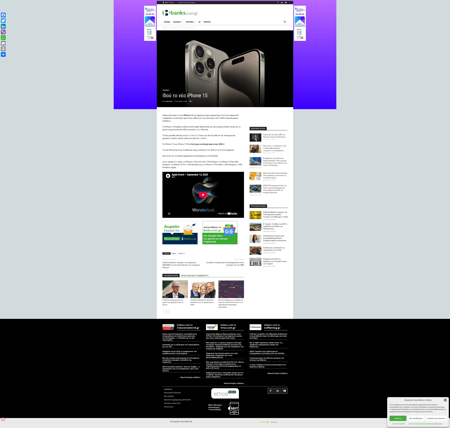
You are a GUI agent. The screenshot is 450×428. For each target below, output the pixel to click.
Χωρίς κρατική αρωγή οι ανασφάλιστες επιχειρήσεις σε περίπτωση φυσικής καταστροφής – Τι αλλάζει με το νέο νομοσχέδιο (179, 337)
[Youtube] (286, 2)
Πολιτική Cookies (399, 423)
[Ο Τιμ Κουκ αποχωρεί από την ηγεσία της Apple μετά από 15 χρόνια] (175, 289)
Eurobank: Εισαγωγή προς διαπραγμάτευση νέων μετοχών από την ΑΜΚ (225, 263)
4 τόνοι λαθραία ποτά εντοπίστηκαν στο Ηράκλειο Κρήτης (268, 366)
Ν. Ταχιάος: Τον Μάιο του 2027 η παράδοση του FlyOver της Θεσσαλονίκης (275, 226)
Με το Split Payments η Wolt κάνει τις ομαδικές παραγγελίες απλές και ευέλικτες (266, 345)
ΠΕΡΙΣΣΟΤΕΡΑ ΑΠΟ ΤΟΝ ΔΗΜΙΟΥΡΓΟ (194, 276)
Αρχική (164, 28)
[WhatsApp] (3, 37)
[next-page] (167, 311)
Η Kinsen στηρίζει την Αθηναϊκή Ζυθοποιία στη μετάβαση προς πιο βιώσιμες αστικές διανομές (268, 336)
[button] (445, 400)
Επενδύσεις (194, 297)
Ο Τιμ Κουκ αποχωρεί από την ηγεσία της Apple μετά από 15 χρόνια (172, 302)
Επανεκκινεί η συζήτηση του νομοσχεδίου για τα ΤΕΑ (180, 346)
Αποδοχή (398, 418)
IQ (199, 22)
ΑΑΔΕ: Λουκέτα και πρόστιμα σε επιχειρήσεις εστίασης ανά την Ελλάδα (267, 352)
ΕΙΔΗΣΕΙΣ (177, 22)
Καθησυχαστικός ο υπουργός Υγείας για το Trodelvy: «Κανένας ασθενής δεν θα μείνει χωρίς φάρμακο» (224, 375)
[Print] (3, 49)
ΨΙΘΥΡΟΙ (207, 22)
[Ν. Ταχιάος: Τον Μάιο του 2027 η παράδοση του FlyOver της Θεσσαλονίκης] (255, 227)
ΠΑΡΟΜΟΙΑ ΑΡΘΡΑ (171, 276)
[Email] (3, 43)
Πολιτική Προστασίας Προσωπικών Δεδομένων (425, 423)
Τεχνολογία (173, 28)
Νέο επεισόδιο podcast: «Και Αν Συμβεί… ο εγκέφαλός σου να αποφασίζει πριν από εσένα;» (181, 369)
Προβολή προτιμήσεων (436, 418)
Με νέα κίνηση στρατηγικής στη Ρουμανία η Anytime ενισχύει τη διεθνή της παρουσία (180, 360)
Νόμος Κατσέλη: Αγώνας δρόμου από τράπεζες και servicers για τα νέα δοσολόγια (275, 175)
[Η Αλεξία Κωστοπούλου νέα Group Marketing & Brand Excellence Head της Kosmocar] (255, 239)
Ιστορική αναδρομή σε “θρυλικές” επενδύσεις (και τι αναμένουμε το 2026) (202, 302)
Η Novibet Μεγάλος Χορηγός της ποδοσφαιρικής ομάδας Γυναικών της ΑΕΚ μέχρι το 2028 (275, 214)
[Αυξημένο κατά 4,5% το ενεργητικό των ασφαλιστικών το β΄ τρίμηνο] (255, 262)
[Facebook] (278, 2)
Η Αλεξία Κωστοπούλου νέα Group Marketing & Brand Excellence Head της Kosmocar (274, 238)
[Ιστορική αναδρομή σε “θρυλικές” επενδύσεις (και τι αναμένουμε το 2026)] (203, 289)
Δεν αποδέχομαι (416, 418)
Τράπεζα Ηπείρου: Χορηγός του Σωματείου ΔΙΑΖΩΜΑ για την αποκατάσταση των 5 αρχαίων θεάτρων (181, 265)
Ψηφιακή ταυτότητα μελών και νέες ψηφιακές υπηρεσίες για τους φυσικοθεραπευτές (222, 355)
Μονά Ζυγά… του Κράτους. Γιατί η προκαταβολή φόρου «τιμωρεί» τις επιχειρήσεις (274, 148)
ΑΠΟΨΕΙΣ (189, 22)
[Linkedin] (282, 2)
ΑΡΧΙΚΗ (167, 22)
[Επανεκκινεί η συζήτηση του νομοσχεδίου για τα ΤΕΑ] (255, 251)
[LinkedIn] (3, 26)
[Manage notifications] (3, 419)
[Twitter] (3, 20)
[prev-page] (163, 311)
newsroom (168, 101)
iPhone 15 (181, 253)
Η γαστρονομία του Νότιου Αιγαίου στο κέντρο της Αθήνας (267, 359)
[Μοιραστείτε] (3, 54)
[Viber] (3, 32)
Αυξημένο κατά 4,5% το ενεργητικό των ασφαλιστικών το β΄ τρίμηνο (275, 261)
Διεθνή (165, 297)
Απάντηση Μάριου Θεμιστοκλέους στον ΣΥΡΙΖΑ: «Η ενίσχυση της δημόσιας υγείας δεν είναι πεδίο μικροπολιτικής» (224, 336)
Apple (174, 253)
